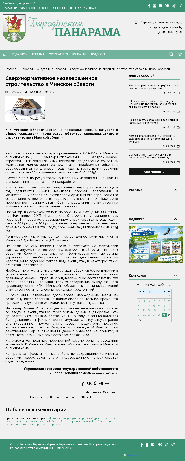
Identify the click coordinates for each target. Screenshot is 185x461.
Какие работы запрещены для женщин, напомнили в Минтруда (58, 7)
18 (144, 310)
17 (139, 310)
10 (139, 305)
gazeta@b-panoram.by (168, 27)
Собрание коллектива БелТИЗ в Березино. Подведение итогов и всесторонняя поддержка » (59, 423)
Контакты (79, 54)
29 (164, 315)
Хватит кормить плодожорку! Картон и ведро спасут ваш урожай (153, 87)
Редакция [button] (19, 54)
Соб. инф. (36, 91)
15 (164, 305)
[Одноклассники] (154, 6)
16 (169, 305)
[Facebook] (149, 6)
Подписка (98, 54)
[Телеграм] (180, 5)
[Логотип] (62, 27)
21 (159, 310)
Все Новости (154, 172)
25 (144, 314)
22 (164, 310)
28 (159, 314)
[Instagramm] (160, 5)
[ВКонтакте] (167, 5)
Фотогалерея (58, 54)
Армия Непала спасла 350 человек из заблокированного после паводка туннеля (152, 138)
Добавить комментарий (36, 410)
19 (149, 310)
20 (154, 310)
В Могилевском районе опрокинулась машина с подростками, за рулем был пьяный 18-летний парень (153, 104)
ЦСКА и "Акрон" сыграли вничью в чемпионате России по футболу (150, 156)
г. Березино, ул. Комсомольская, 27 (160, 22)
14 (159, 305)
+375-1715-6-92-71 (171, 32)
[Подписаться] (156, 244)
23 (169, 310)
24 (139, 314)
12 (149, 305)
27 (154, 314)
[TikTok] (174, 6)
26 (149, 314)
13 (154, 305)
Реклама (38, 54)
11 (144, 305)
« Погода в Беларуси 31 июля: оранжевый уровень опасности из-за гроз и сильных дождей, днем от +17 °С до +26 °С (60, 420)
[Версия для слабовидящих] (177, 54)
